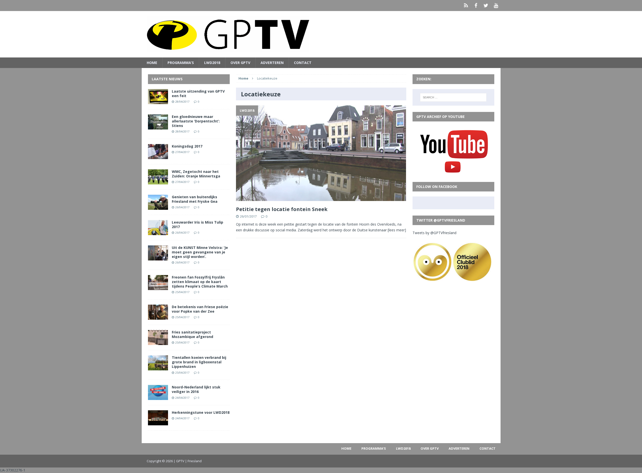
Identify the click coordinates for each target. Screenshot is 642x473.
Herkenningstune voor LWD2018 (200, 412)
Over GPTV (240, 62)
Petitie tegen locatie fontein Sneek (282, 209)
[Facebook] (475, 5)
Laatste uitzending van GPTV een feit (198, 93)
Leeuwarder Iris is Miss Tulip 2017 (197, 224)
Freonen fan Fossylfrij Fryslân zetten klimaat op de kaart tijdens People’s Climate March (200, 282)
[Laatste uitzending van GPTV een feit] (158, 101)
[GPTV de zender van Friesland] (321, 34)
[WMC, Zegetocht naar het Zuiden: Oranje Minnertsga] (158, 181)
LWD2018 (212, 62)
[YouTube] (496, 5)
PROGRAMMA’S (181, 62)
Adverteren (272, 62)
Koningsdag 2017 (187, 146)
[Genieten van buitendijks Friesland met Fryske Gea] (158, 206)
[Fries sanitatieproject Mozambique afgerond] (158, 342)
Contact (302, 62)
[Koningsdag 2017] (158, 156)
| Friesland (193, 461)
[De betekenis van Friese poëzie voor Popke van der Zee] (158, 316)
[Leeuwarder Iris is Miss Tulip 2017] (158, 232)
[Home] (465, 5)
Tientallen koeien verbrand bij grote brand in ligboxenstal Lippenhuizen (199, 362)
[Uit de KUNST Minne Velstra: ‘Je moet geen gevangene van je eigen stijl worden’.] (158, 257)
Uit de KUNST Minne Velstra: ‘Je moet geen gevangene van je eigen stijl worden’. (200, 252)
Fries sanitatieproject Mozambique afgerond (192, 334)
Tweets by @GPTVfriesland (434, 232)
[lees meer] (397, 230)
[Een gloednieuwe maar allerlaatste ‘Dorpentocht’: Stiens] (158, 126)
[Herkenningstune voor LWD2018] (158, 422)
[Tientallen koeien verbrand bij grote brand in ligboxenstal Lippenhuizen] (158, 367)
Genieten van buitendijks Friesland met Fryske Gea (194, 199)
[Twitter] (486, 5)
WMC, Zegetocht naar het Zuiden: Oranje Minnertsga (196, 173)
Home (152, 62)
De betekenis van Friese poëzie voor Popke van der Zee (200, 309)
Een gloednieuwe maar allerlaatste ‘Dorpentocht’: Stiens (196, 121)
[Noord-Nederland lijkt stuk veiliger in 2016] (158, 397)
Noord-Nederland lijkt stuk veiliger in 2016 (196, 389)
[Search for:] (453, 97)
